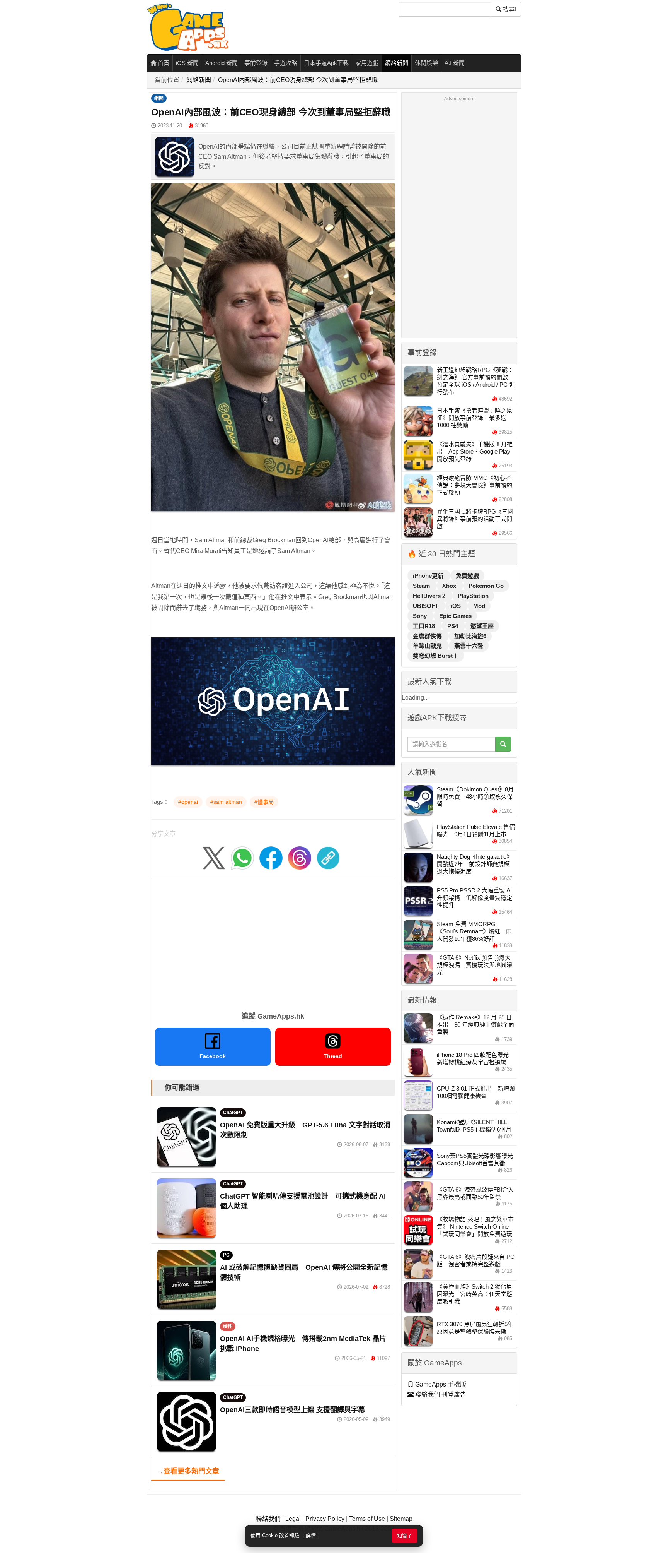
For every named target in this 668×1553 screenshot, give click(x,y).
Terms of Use (367, 1518)
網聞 (159, 98)
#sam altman (226, 802)
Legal (293, 1518)
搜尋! (508, 9)
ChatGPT (233, 1112)
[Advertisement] (273, 943)
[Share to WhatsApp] (242, 857)
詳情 (311, 1535)
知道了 (404, 1536)
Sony (420, 616)
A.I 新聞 (455, 63)
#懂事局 (264, 802)
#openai (188, 802)
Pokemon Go (486, 585)
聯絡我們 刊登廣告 (440, 1394)
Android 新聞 (221, 63)
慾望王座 (482, 626)
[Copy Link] (328, 857)
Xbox (450, 585)
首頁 (162, 63)
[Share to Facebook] (271, 857)
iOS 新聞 (187, 63)
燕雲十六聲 (468, 645)
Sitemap (401, 1518)
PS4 (453, 626)
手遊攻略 (285, 63)
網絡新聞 (396, 63)
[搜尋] (503, 744)
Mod (479, 606)
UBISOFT (426, 606)
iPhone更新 (429, 575)
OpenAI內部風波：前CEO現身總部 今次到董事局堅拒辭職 (298, 80)
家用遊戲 (366, 63)
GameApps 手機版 (440, 1384)
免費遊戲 (467, 575)
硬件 (227, 1326)
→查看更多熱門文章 (188, 1471)
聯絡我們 (268, 1518)
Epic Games (455, 616)
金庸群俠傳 (428, 636)
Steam (422, 585)
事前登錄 (256, 63)
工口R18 (424, 626)
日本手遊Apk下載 (326, 63)
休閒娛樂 (426, 63)
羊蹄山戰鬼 (428, 645)
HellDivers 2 (430, 595)
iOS (456, 606)
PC (226, 1255)
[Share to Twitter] (213, 857)
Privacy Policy (324, 1518)
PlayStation (473, 595)
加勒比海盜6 (470, 636)
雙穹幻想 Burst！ (435, 655)
